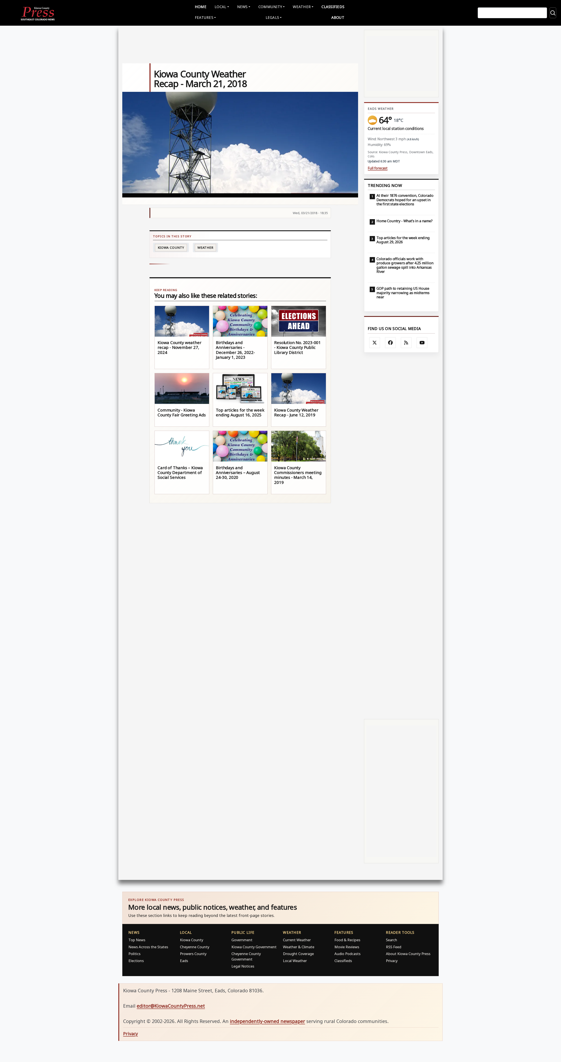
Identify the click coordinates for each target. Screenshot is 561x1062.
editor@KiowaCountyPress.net (171, 1006)
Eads (184, 960)
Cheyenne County (194, 946)
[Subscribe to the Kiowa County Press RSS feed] (406, 342)
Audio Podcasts (347, 953)
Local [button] (220, 6)
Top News (136, 939)
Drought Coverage (298, 953)
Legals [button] (272, 17)
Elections (136, 960)
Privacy (392, 960)
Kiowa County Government (254, 946)
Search (391, 939)
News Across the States (148, 946)
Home (200, 6)
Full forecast (377, 168)
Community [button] (270, 6)
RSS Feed (393, 946)
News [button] (242, 6)
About (337, 17)
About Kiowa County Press (408, 953)
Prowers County (193, 953)
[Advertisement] (401, 536)
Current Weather (297, 939)
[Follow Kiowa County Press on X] (374, 342)
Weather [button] (302, 6)
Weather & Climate (298, 946)
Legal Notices (242, 966)
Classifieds (332, 6)
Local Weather (295, 960)
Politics (134, 953)
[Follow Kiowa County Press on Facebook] (390, 342)
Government (241, 939)
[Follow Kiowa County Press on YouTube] (422, 342)
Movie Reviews (346, 946)
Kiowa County (171, 247)
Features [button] (204, 17)
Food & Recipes (347, 939)
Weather (205, 247)
